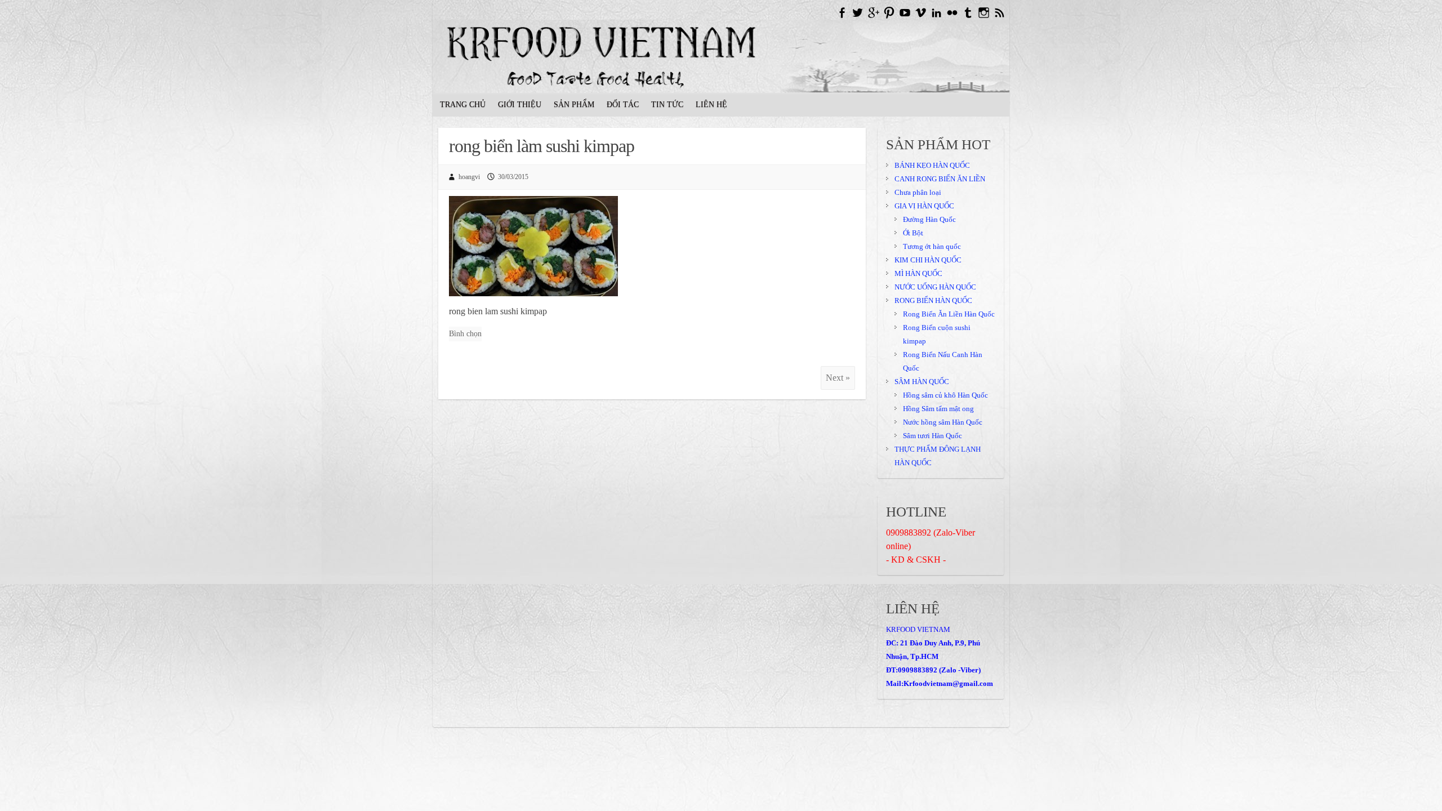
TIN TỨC (667, 104)
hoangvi (469, 177)
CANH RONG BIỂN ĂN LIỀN (939, 179)
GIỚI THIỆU (519, 104)
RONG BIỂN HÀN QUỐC (933, 300)
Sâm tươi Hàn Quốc (932, 435)
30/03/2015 (513, 177)
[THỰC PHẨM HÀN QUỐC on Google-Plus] (873, 13)
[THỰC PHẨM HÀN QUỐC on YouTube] (905, 13)
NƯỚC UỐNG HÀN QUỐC (935, 287)
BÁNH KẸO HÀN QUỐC (932, 165)
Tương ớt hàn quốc (932, 246)
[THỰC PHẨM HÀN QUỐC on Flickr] (952, 13)
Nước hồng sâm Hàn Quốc (942, 422)
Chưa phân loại (917, 192)
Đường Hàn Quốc (929, 219)
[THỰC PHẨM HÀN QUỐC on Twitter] (857, 13)
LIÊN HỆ (711, 104)
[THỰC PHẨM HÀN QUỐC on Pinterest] (889, 13)
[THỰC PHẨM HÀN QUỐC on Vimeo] (920, 13)
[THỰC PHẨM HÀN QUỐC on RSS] (999, 13)
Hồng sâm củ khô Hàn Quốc (945, 395)
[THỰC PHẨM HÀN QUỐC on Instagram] (983, 13)
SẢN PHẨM (574, 104)
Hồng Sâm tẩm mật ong (938, 408)
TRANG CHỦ (463, 104)
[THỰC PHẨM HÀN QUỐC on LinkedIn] (936, 13)
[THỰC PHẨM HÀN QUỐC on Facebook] (841, 13)
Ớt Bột (913, 233)
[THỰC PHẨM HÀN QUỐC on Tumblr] (968, 13)
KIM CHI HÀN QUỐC (928, 260)
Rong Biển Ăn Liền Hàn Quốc (949, 314)
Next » (838, 377)
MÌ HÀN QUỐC (918, 273)
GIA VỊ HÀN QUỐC (924, 206)
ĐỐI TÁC (623, 104)
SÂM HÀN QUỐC (921, 381)
